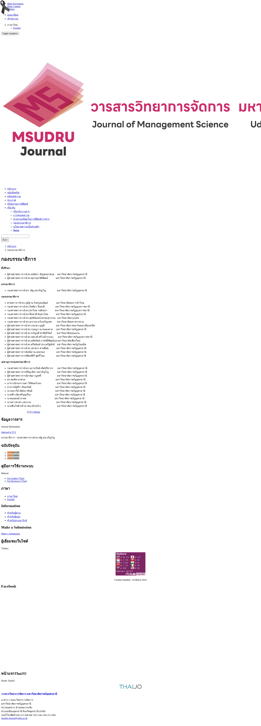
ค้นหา (5, 240)
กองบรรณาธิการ (22, 223)
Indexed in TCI (8, 432)
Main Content (13, 6)
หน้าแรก (11, 189)
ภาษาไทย (12, 496)
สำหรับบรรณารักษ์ (17, 520)
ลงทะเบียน (12, 15)
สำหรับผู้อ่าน (14, 513)
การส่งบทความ (21, 215)
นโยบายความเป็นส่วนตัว (26, 226)
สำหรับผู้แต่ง (13, 516)
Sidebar (10, 9)
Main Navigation (15, 3)
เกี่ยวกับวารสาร (21, 211)
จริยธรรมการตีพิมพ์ (17, 204)
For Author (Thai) (15, 478)
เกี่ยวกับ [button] (11, 207)
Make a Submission (10, 533)
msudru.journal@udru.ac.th (14, 718)
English (17, 28)
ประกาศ (11, 200)
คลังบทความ (14, 196)
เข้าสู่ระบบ (12, 18)
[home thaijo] (130, 688)
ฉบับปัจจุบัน (13, 192)
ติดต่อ (16, 230)
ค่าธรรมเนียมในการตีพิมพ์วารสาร (31, 219)
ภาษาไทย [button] (12, 25)
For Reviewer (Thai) (17, 481)
